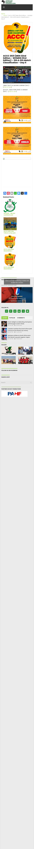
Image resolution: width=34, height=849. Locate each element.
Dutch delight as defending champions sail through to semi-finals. (20, 323)
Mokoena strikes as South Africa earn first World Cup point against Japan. (19, 336)
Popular (12, 318)
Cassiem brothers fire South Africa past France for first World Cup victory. (20, 329)
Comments (21, 318)
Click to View (7, 87)
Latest (4, 318)
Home (3, 14)
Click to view (12, 91)
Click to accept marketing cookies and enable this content (17, 282)
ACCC (5, 15)
